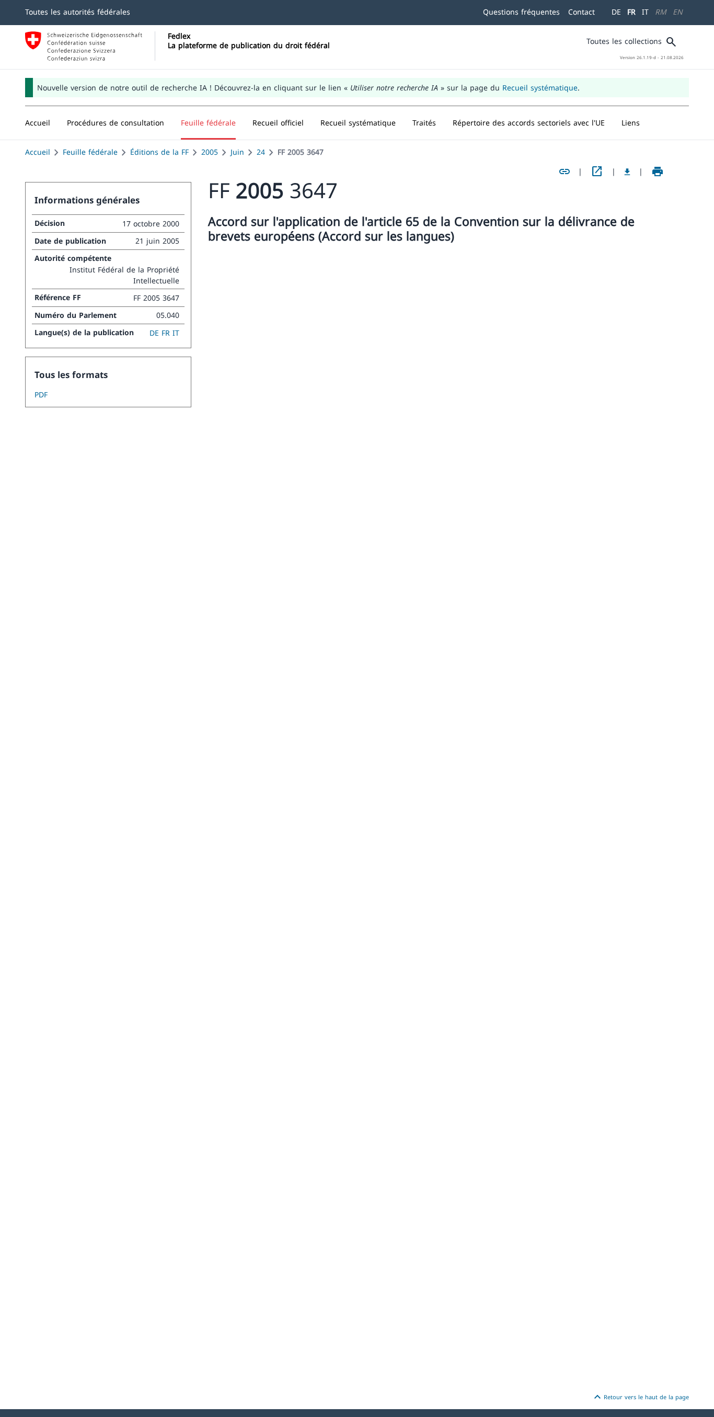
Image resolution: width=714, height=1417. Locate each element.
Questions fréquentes (521, 12)
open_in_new (597, 171)
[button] (115, 123)
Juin (237, 152)
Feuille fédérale (90, 152)
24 (261, 152)
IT (645, 12)
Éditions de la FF (159, 152)
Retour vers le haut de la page (640, 1397)
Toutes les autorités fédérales (77, 12)
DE (616, 12)
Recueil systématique (540, 88)
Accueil (37, 152)
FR (631, 12)
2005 (209, 152)
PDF (41, 394)
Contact (581, 12)
